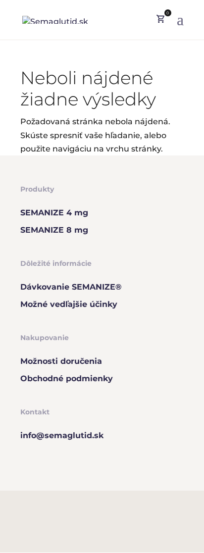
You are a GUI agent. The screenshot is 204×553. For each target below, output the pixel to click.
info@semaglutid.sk (61, 435)
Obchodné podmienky (66, 378)
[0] (160, 20)
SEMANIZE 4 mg (54, 212)
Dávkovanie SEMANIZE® (71, 287)
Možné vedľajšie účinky (68, 304)
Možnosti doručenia (61, 361)
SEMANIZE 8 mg (54, 230)
